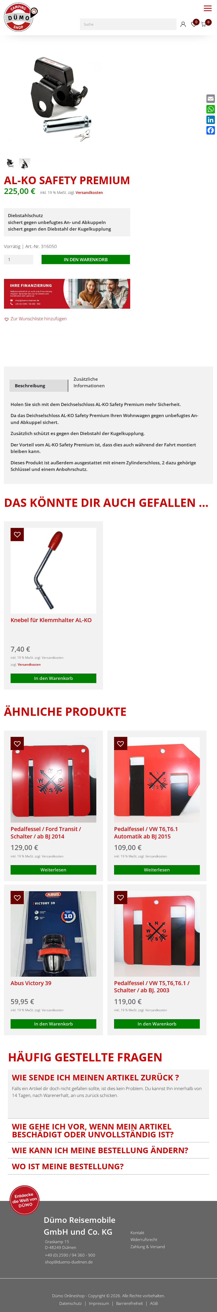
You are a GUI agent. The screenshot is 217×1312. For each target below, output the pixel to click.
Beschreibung (30, 386)
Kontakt (137, 1232)
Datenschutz (70, 1303)
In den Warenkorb (86, 259)
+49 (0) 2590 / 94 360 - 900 (70, 1255)
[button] (35, 318)
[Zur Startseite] (20, 1240)
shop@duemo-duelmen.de (69, 1262)
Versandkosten (89, 192)
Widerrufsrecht (143, 1239)
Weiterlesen (53, 870)
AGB (154, 1303)
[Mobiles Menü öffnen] (207, 8)
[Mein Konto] (183, 24)
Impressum (99, 1303)
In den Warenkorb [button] (53, 678)
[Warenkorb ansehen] (203, 24)
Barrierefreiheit (129, 1303)
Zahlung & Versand (147, 1246)
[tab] (39, 386)
